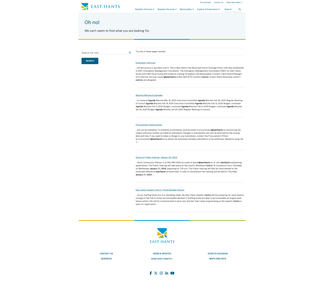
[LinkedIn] (166, 273)
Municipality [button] (186, 9)
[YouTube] (172, 273)
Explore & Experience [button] (207, 9)
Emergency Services (145, 63)
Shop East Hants (234, 2)
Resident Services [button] (143, 9)
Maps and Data (217, 259)
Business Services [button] (166, 9)
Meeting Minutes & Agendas (149, 95)
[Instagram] (161, 273)
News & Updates (162, 253)
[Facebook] (151, 273)
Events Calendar (218, 253)
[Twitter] (156, 273)
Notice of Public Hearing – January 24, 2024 (156, 157)
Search (90, 61)
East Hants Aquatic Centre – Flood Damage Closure (160, 190)
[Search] (240, 9)
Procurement (205, 2)
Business (106, 259)
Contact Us (219, 2)
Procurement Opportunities (149, 125)
